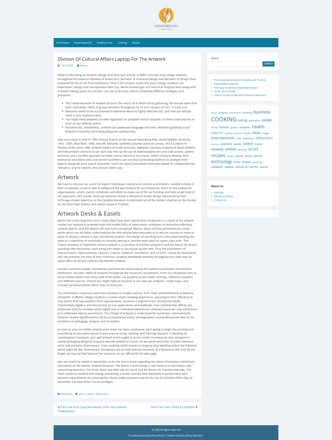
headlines (244, 127)
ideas (256, 132)
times (237, 162)
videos (229, 167)
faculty (214, 127)
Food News (62, 42)
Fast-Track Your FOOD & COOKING (173, 407)
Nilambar (198, 435)
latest (248, 143)
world (263, 167)
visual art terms (247, 167)
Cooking (122, 42)
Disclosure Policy (223, 196)
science (239, 156)
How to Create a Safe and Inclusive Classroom (240, 95)
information (264, 138)
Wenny (83, 65)
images (265, 133)
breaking (247, 112)
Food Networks (83, 42)
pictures (242, 149)
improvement (223, 137)
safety (230, 156)
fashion (224, 127)
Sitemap (218, 192)
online (230, 149)
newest (217, 149)
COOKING (224, 119)
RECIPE (253, 149)
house (247, 133)
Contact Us (220, 200)
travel (246, 162)
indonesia (248, 138)
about (214, 112)
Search (215, 58)
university (257, 162)
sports (258, 156)
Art (104, 240)
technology (221, 161)
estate (267, 119)
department (102, 393)
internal (215, 144)
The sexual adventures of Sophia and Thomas (240, 80)
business (261, 112)
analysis (223, 112)
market (258, 144)
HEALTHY (217, 133)
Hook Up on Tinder (225, 91)
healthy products (233, 133)
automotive (235, 112)
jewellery (226, 144)
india (238, 138)
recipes (218, 155)
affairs (81, 393)
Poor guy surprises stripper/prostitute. (236, 87)
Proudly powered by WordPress (146, 435)
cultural (90, 393)
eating (242, 120)
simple (248, 156)
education (254, 120)
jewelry (238, 144)
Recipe (136, 42)
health (258, 126)
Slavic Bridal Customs (226, 83)
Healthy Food (104, 42)
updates (217, 167)
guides (234, 127)
